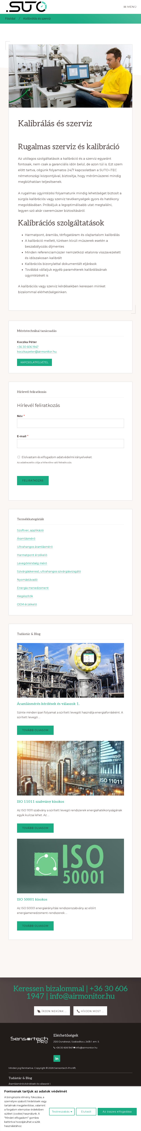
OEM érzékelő (27, 604)
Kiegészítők (25, 596)
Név (21, 416)
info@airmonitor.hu (86, 1047)
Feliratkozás (33, 480)
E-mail (22, 436)
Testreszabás (60, 1111)
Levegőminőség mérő (32, 563)
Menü (132, 6)
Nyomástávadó (27, 579)
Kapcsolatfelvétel (34, 362)
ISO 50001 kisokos (32, 899)
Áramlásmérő (26, 538)
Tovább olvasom (38, 732)
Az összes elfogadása (117, 1111)
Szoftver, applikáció (30, 530)
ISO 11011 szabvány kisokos (40, 802)
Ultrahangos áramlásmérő (35, 546)
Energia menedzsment (33, 588)
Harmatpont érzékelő (32, 555)
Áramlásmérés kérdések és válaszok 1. (48, 704)
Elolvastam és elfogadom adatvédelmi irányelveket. (57, 457)
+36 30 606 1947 (28, 347)
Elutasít (86, 1111)
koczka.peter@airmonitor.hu (37, 351)
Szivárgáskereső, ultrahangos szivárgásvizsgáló (49, 571)
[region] (70, 1108)
